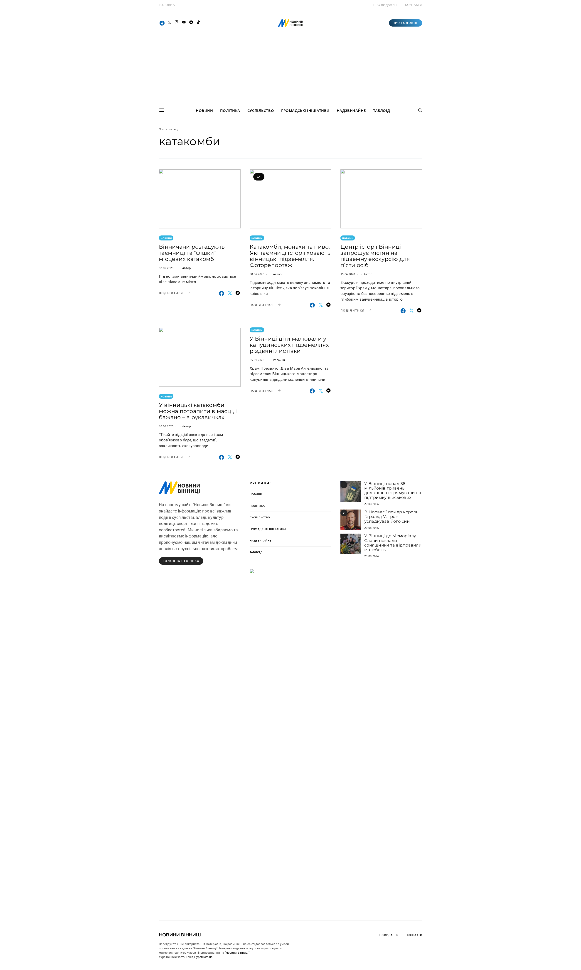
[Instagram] (176, 22)
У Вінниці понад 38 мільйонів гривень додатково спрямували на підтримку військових (392, 490)
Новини (204, 110)
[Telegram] (191, 22)
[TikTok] (198, 22)
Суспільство (260, 110)
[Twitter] (169, 22)
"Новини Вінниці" (237, 952)
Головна (167, 4)
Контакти (413, 4)
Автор (186, 268)
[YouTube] (184, 22)
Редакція (279, 360)
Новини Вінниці (180, 935)
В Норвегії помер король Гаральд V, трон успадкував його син (391, 517)
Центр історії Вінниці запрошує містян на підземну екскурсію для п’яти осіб (375, 255)
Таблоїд (381, 110)
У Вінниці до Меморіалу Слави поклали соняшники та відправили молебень (392, 542)
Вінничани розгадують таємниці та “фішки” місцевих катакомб (192, 252)
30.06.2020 (257, 274)
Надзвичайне (351, 110)
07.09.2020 (166, 268)
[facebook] (162, 22)
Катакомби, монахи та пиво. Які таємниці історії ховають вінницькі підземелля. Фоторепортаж (290, 255)
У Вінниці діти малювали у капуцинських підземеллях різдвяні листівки (289, 344)
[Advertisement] (290, 70)
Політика (230, 110)
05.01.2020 (257, 360)
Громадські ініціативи (305, 110)
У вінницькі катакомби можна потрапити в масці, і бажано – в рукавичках (198, 411)
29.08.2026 (371, 504)
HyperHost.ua (203, 957)
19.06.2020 (347, 274)
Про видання (385, 4)
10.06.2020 (166, 426)
